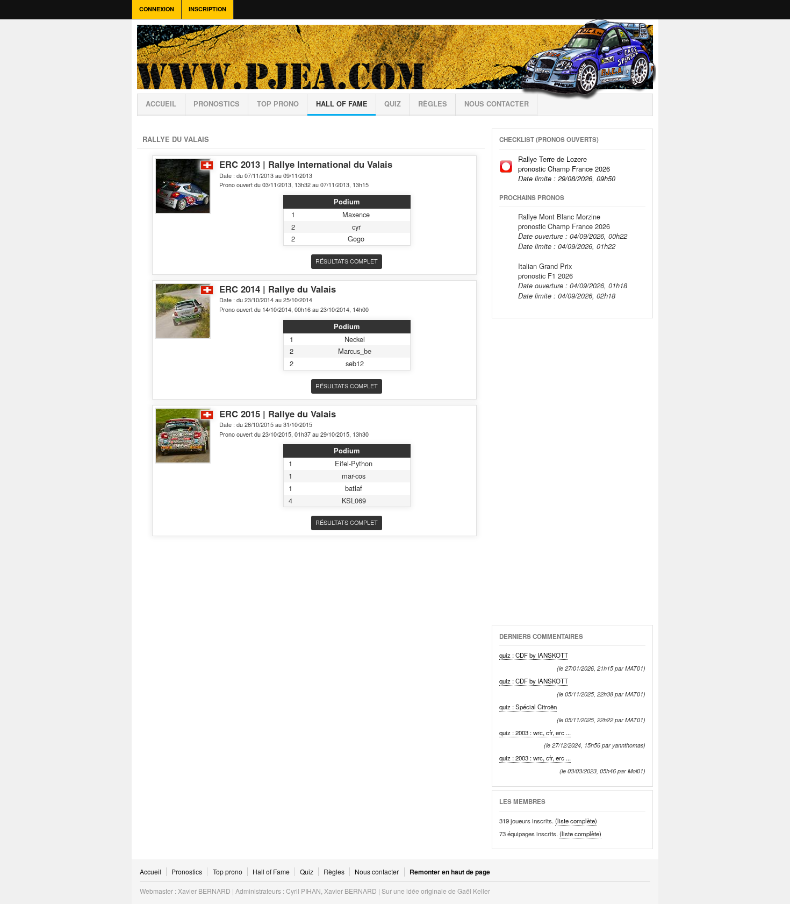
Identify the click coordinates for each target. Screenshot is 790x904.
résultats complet (346, 261)
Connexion (156, 9)
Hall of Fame (342, 104)
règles (432, 104)
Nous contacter (496, 104)
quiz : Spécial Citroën (528, 706)
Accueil (161, 104)
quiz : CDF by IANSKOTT (533, 655)
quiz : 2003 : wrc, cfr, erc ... (535, 732)
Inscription (207, 9)
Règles (334, 871)
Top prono (278, 104)
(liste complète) (576, 820)
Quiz (392, 104)
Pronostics (216, 104)
